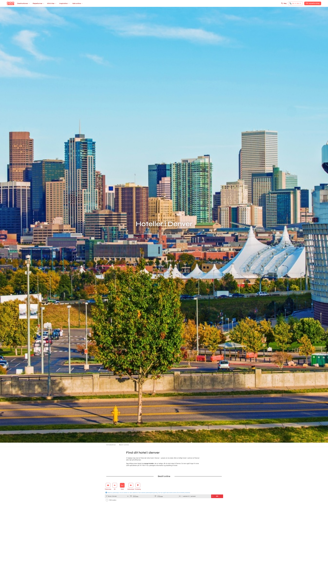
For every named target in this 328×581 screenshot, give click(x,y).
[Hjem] (10, 3)
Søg (285, 3)
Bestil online (124, 444)
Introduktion (111, 444)
